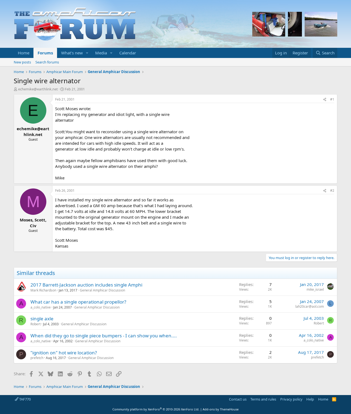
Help (310, 399)
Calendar (127, 52)
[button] (87, 53)
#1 (332, 99)
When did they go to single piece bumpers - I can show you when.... (103, 335)
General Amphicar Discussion (102, 290)
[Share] (324, 99)
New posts (22, 62)
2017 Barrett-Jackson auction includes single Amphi (86, 285)
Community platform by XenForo (155, 409)
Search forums (47, 62)
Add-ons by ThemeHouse (221, 409)
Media (101, 52)
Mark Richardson (43, 290)
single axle (41, 318)
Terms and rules (263, 399)
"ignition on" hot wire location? (63, 352)
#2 (332, 190)
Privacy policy (291, 399)
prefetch (36, 357)
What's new (72, 52)
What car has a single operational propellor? (78, 302)
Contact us (238, 399)
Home (23, 52)
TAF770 (24, 399)
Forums (45, 52)
